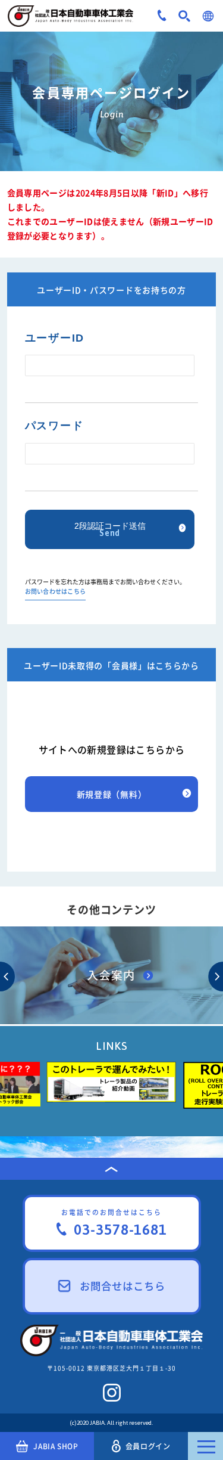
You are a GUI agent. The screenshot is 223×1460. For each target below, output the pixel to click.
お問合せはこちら (122, 1286)
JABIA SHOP (55, 1446)
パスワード (54, 426)
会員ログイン (148, 1446)
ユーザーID (55, 338)
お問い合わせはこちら (55, 592)
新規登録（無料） (112, 794)
